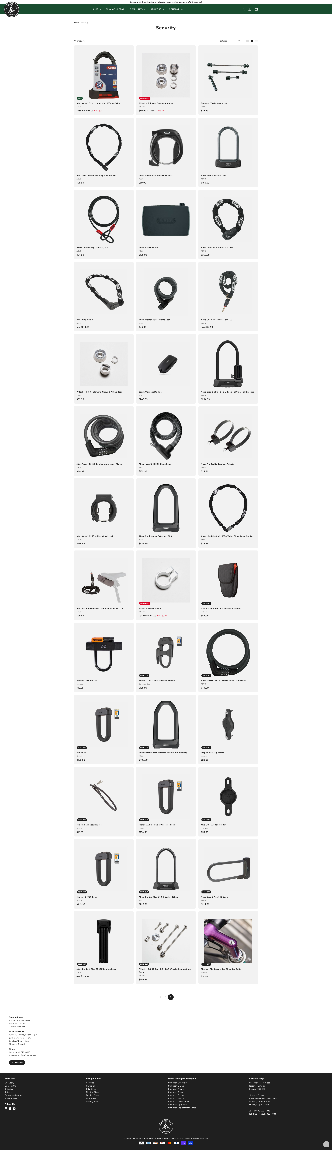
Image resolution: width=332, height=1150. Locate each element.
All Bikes (90, 1083)
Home (76, 22)
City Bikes (91, 1089)
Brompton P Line (176, 1089)
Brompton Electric (176, 1098)
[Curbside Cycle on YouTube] (14, 1108)
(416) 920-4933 (262, 1111)
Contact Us (176, 9)
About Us (156, 9)
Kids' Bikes (91, 1098)
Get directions (17, 1062)
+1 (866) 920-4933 (267, 1114)
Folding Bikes (92, 1095)
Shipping (9, 1089)
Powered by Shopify (200, 1138)
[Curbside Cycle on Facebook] (10, 1108)
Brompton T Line (175, 1092)
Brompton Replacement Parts (182, 1108)
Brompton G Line (176, 1095)
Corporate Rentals (13, 1095)
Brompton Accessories (178, 1101)
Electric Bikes (92, 1092)
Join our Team (11, 1098)
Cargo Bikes (92, 1086)
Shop (96, 9)
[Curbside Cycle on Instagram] (6, 1108)
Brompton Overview (177, 1083)
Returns (8, 1092)
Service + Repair (115, 9)
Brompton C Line (176, 1086)
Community (137, 9)
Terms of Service (163, 1138)
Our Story (9, 1083)
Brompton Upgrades (177, 1104)
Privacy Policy (149, 1138)
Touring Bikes (92, 1101)
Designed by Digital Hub (180, 1138)
